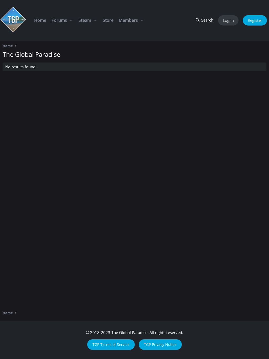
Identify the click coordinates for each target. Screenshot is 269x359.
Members (128, 20)
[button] (70, 20)
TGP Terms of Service (111, 344)
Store (108, 20)
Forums (59, 20)
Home (40, 20)
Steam (85, 20)
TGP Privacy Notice (160, 344)
